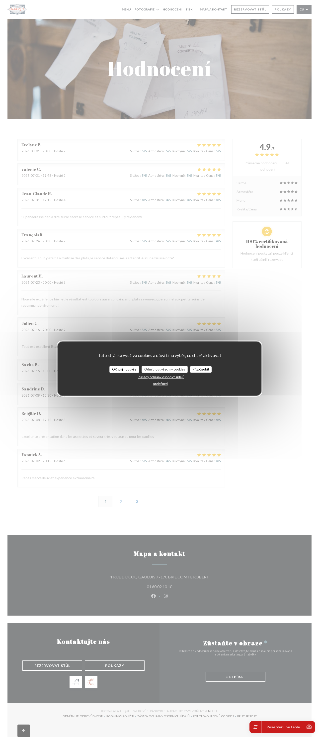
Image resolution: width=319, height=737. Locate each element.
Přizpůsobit (201, 369)
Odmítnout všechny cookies (164, 369)
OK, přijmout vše (124, 369)
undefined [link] (160, 383)
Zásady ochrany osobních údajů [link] (161, 377)
